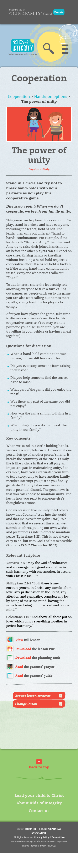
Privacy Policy (41, 837)
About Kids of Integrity (39, 802)
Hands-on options (50, 96)
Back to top (39, 766)
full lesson (27, 640)
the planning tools (38, 657)
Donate (58, 12)
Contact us (39, 810)
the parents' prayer (34, 666)
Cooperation (19, 96)
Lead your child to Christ (39, 795)
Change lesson (26, 703)
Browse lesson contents (33, 695)
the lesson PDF (35, 648)
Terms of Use (58, 837)
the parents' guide (34, 675)
